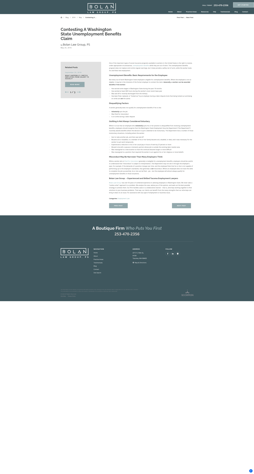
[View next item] (78, 92)
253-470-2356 (221, 5)
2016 (73, 17)
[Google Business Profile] (178, 253)
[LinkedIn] (173, 253)
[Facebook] (167, 253)
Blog (67, 17)
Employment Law (124, 198)
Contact (96, 269)
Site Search (97, 273)
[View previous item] (67, 92)
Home (96, 253)
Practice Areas (98, 259)
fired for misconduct (131, 161)
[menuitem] (171, 11)
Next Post (181, 206)
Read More (75, 84)
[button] (251, 471)
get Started (243, 5)
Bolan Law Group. (115, 183)
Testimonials (98, 263)
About (96, 256)
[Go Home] (62, 17)
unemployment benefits (141, 65)
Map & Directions (140, 263)
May (80, 17)
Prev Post (118, 206)
